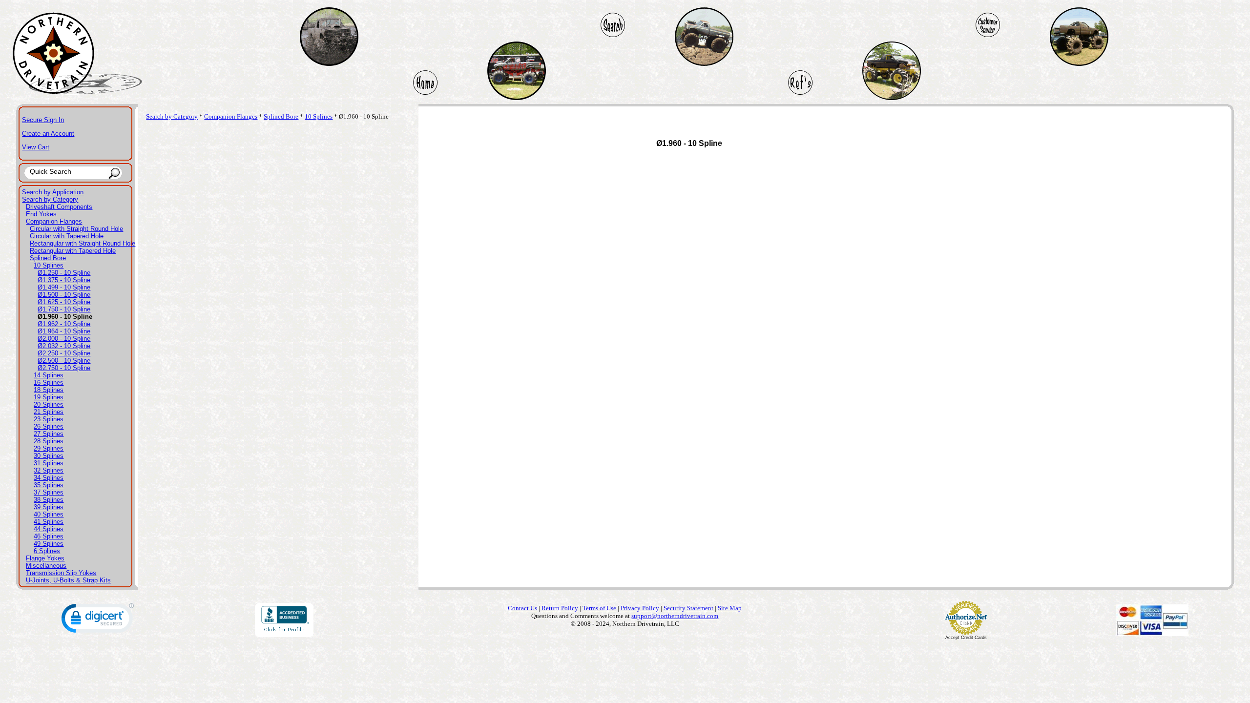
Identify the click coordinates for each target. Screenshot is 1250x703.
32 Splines (48, 470)
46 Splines (48, 536)
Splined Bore (48, 258)
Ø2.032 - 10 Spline (64, 346)
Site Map (730, 608)
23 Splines (48, 419)
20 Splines (48, 404)
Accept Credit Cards (966, 637)
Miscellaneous (46, 565)
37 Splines (48, 492)
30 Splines (48, 455)
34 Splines (48, 477)
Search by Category (50, 199)
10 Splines (48, 265)
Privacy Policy (640, 608)
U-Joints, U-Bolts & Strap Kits (68, 580)
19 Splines (48, 397)
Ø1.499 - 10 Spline (64, 287)
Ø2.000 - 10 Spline (64, 338)
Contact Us (522, 608)
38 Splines (48, 499)
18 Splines (48, 389)
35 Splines (48, 485)
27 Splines (48, 433)
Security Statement (688, 608)
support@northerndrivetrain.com (674, 616)
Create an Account (48, 133)
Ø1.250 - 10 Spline (64, 272)
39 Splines (48, 507)
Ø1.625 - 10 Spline (64, 302)
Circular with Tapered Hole (67, 236)
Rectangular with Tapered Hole (73, 250)
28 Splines (48, 441)
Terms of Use (599, 608)
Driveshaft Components (59, 206)
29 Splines (48, 448)
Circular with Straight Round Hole (76, 228)
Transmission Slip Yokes (61, 573)
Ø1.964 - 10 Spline (64, 331)
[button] (97, 620)
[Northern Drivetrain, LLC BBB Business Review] (284, 634)
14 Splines (48, 375)
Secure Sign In (43, 120)
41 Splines (48, 521)
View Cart (35, 147)
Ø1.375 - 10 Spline (64, 280)
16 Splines (48, 382)
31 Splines (48, 463)
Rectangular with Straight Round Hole (82, 243)
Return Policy (560, 608)
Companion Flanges (54, 221)
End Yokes (41, 214)
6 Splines (47, 551)
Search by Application (52, 192)
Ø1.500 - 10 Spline (64, 294)
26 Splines (48, 426)
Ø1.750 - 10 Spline (64, 309)
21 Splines (48, 411)
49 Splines (48, 543)
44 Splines (48, 529)
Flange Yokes (45, 558)
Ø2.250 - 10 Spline (64, 353)
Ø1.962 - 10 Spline (64, 324)
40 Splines (48, 514)
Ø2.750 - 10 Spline (64, 368)
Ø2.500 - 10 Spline (64, 360)
